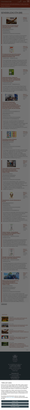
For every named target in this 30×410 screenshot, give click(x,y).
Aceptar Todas (15, 401)
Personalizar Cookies (15, 406)
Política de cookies (10, 397)
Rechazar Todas (15, 403)
